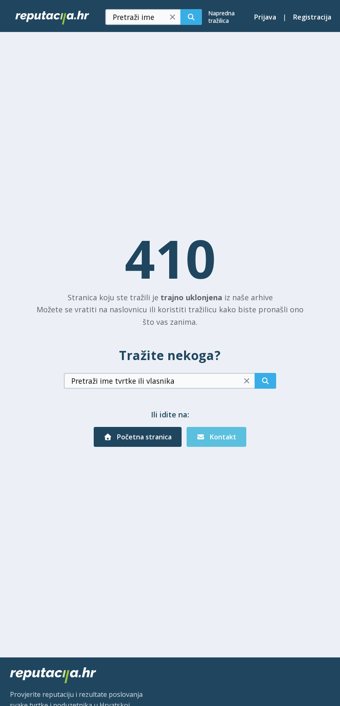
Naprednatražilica (221, 17)
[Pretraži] (191, 17)
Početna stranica (143, 436)
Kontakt (222, 436)
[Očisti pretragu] (172, 17)
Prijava (265, 17)
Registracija (312, 17)
